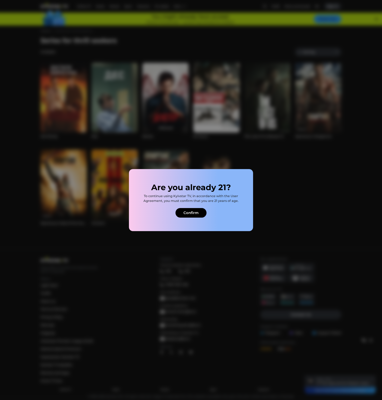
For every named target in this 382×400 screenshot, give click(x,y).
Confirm (191, 213)
